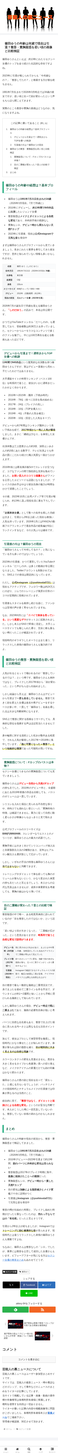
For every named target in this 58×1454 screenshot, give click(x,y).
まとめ (13, 172)
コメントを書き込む (29, 1359)
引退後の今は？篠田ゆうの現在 (28, 145)
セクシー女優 (11, 1272)
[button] (49, 750)
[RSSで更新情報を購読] (42, 1310)
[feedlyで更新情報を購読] (15, 1310)
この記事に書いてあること (25, 123)
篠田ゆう (25, 1272)
